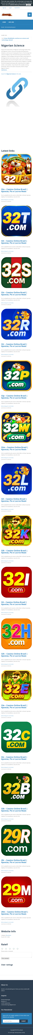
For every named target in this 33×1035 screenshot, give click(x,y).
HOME (4, 22)
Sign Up (4, 7)
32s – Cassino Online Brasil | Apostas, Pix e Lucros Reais (14, 293)
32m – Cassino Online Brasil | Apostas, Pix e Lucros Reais (14, 448)
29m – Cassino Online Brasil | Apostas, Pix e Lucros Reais (14, 912)
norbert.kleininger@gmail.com (8, 1004)
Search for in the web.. (11, 74)
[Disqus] (16, 127)
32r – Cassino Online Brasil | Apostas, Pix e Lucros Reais (14, 345)
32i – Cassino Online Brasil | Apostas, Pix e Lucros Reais (14, 603)
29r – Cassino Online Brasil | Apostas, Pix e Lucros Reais (14, 861)
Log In (10, 7)
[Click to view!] (16, 91)
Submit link (17, 7)
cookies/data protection (17, 5)
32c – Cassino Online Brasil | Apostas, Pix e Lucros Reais (14, 758)
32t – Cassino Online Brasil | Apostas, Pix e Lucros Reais (14, 242)
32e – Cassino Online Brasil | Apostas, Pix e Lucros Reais (14, 706)
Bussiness (8, 935)
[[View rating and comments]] (7, 199)
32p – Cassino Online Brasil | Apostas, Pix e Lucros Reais (14, 396)
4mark (21, 1030)
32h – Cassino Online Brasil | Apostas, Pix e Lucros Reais (14, 654)
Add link (11, 22)
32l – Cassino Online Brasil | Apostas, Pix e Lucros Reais (14, 500)
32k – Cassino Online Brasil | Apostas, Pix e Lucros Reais (14, 551)
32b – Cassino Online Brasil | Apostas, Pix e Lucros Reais (14, 809)
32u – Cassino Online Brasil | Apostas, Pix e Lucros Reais (14, 190)
